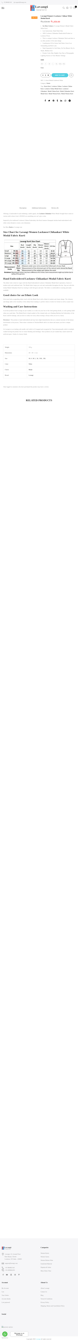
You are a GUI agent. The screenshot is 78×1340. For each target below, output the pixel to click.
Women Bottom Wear (47, 1260)
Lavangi (31, 375)
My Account (5, 1288)
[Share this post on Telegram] (70, 101)
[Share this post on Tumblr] (57, 101)
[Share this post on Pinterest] (53, 101)
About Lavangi (45, 1288)
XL (38, 358)
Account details (6, 1299)
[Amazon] (11, 1274)
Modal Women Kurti (67, 93)
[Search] (64, 8)
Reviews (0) (54, 208)
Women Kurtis (45, 1253)
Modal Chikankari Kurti (67, 91)
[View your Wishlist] (71, 8)
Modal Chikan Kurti (53, 91)
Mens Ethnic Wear (46, 1271)
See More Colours (48, 26)
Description (23, 208)
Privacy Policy (45, 1302)
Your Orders (5, 1295)
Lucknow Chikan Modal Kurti (53, 89)
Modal (30, 369)
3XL (44, 358)
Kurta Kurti (47, 86)
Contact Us (44, 1292)
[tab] (23, 208)
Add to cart (60, 75)
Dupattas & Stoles (46, 1267)
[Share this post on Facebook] (45, 101)
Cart (3, 1292)
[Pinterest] (19, 1274)
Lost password (6, 1302)
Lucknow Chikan (56, 86)
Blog (42, 1295)
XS (29, 358)
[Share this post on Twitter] (49, 101)
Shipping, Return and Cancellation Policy (52, 1306)
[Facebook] (3, 1274)
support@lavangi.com (11, 1263)
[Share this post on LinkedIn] (61, 101)
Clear (42, 68)
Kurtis (48, 83)
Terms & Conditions (46, 1299)
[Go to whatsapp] (4, 1334)
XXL (40, 358)
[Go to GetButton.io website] (5, 1338)
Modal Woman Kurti (54, 93)
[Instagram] (15, 1274)
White (30, 364)
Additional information (39, 208)
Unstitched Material (46, 1264)
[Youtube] (7, 1274)
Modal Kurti (44, 93)
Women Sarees (45, 1257)
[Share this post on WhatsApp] (65, 101)
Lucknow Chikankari (45, 213)
